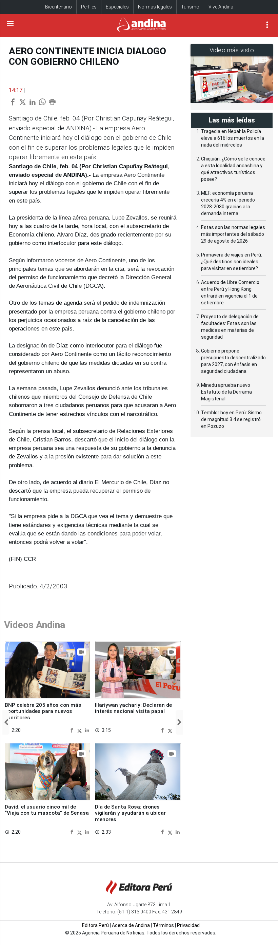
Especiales (117, 7)
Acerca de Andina (131, 925)
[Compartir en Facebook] (73, 730)
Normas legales (155, 7)
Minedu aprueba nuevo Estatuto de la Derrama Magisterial (226, 391)
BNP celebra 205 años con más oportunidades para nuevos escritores (43, 711)
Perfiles (89, 7)
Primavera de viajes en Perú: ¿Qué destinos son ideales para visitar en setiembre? (231, 261)
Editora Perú (95, 925)
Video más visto (232, 50)
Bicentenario (58, 7)
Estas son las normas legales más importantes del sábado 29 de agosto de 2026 (233, 234)
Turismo (190, 7)
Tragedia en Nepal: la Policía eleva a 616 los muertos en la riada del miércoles (232, 138)
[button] (5, 722)
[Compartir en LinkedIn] (87, 730)
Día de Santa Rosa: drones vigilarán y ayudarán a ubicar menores (130, 813)
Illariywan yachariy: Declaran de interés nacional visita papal (133, 708)
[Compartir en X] (80, 730)
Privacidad (188, 925)
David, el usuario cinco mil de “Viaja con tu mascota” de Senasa (47, 810)
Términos (163, 925)
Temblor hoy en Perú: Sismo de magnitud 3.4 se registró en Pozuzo (231, 419)
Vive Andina (221, 7)
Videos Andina (34, 624)
